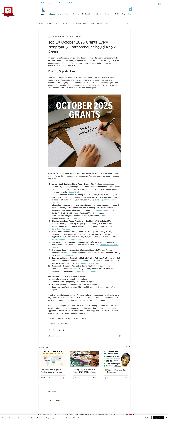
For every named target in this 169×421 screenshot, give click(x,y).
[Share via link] (64, 330)
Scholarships (65, 23)
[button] (55, 3)
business (60, 318)
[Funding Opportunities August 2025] (84, 359)
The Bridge (64, 323)
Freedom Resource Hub (80, 23)
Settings (147, 418)
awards (83, 318)
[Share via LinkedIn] (59, 330)
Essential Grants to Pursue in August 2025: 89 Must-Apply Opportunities (84, 371)
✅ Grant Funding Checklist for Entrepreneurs (114, 371)
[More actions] (119, 37)
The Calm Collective (96, 23)
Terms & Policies (100, 414)
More (107, 23)
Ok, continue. (158, 418)
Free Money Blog (52, 23)
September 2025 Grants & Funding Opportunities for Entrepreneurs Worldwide (51, 371)
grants (76, 318)
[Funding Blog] (116, 359)
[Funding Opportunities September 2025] (53, 359)
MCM (114, 414)
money (52, 318)
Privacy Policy (77, 418)
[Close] (166, 417)
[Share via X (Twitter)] (54, 330)
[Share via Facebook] (49, 330)
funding (68, 318)
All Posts (41, 23)
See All (128, 347)
